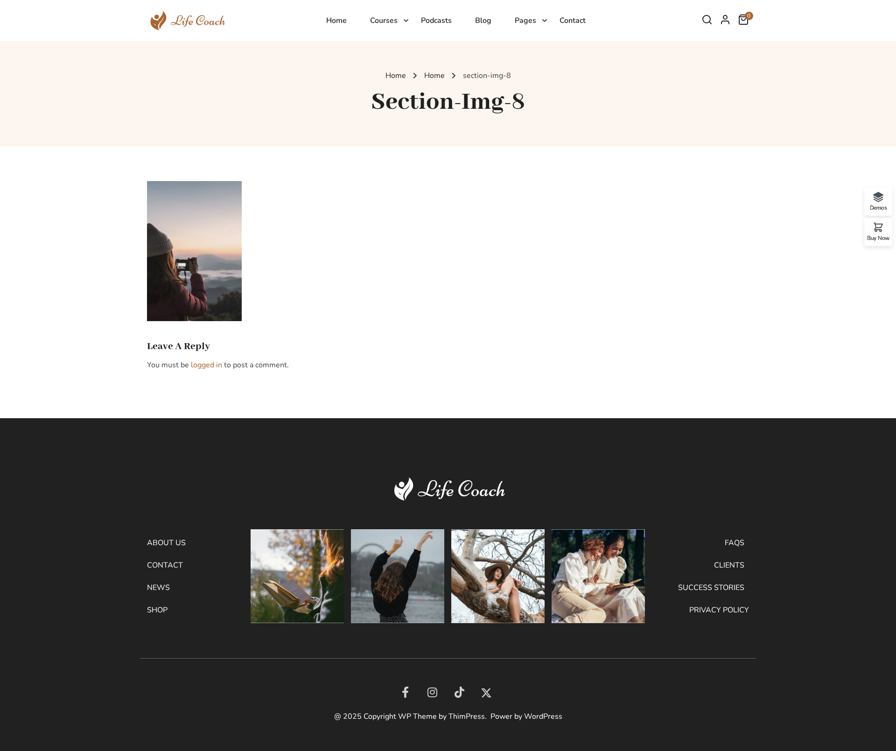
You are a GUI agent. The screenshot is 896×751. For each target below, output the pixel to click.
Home (336, 20)
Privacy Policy (719, 610)
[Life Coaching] (186, 20)
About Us (166, 543)
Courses (384, 20)
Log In (725, 22)
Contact (573, 20)
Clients (729, 565)
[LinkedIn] (459, 692)
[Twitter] (486, 693)
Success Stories (711, 588)
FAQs (734, 543)
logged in (206, 365)
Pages (525, 20)
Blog (483, 20)
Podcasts (436, 20)
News (158, 588)
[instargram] (432, 692)
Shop (157, 610)
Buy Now (878, 237)
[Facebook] (405, 692)
